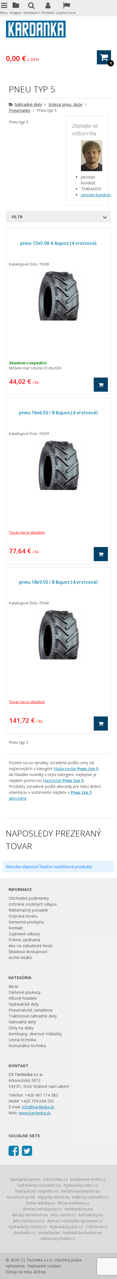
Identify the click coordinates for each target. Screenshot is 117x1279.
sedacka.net (49, 1232)
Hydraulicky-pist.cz (66, 1226)
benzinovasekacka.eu (80, 1191)
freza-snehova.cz (73, 1203)
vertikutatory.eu (78, 1209)
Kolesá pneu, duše (65, 104)
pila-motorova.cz (28, 1220)
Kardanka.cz (25, 1232)
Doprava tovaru (23, 916)
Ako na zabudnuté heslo (31, 945)
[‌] (14, 1150)
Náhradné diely (28, 104)
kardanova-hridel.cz (88, 1179)
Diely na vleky (21, 1027)
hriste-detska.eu (40, 1203)
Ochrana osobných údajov (33, 904)
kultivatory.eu (91, 1214)
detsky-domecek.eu (30, 1214)
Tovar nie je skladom (27, 532)
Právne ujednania (24, 939)
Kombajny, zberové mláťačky (35, 1033)
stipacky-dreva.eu (54, 1197)
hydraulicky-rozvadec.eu (39, 1185)
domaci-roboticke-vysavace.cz (74, 1220)
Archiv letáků (20, 957)
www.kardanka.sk (35, 1112)
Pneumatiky (19, 110)
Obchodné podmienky (29, 898)
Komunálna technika (27, 1045)
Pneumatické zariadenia (30, 1010)
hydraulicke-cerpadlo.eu (36, 1191)
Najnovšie (63, 780)
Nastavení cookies (44, 1266)
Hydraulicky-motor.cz (27, 1226)
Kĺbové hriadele (23, 998)
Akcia (13, 986)
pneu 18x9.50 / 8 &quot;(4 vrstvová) (58, 582)
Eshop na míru (19, 1271)
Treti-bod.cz (96, 1226)
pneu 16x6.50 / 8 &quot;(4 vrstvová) (58, 412)
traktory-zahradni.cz (90, 1197)
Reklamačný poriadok (28, 910)
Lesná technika (22, 1039)
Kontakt (16, 928)
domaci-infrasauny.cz (42, 1209)
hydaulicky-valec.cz (81, 1185)
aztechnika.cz (55, 1179)
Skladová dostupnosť (28, 951)
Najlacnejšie (76, 768)
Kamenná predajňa (26, 922)
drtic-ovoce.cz (63, 1214)
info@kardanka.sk (38, 1107)
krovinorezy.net (21, 1197)
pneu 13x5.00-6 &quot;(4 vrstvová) (58, 243)
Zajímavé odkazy (24, 933)
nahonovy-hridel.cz (58, 1238)
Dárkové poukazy (25, 992)
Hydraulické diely (24, 1004)
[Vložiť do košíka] (101, 385)
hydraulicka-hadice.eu (82, 1232)
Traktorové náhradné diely (33, 1016)
